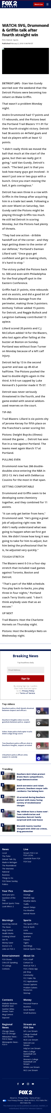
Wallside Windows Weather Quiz (9, 1004)
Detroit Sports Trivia (10, 903)
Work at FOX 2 (29, 965)
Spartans (27, 936)
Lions (25, 930)
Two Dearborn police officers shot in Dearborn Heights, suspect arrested (17, 744)
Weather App (28, 898)
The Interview (8, 868)
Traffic (26, 904)
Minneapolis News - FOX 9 (10, 1043)
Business (6, 875)
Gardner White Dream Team (8, 1010)
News (5, 849)
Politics (5, 884)
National (5, 871)
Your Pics (7, 891)
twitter (23, 1084)
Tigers (26, 942)
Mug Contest (7, 930)
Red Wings (27, 946)
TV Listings (6, 965)
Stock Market (29, 1010)
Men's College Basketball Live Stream (29, 1053)
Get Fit (5, 939)
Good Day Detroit (9, 924)
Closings (26, 894)
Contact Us (28, 962)
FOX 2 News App (30, 969)
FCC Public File (29, 978)
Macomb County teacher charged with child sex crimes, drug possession (32, 829)
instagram (28, 1084)
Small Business (29, 1013)
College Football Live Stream (30, 1035)
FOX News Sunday (10, 881)
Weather (28, 891)
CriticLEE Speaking (10, 962)
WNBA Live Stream (31, 1067)
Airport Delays (29, 907)
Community (28, 975)
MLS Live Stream (30, 1070)
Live (25, 849)
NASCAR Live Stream (29, 1044)
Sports (15, 40)
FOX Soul (27, 861)
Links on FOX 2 (8, 949)
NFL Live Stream (30, 1031)
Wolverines (28, 933)
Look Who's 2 (8, 906)
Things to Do (7, 878)
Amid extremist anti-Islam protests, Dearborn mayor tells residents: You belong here (32, 788)
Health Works (7, 933)
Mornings (7, 920)
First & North (29, 927)
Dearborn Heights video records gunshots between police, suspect (16, 721)
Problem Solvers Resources (30, 988)
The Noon (6, 927)
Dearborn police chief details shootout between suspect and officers (18, 709)
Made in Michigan (9, 862)
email (33, 1084)
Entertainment (11, 955)
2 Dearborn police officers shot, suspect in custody (15, 756)
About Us (28, 955)
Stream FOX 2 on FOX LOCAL (30, 854)
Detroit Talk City (9, 859)
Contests (6, 969)
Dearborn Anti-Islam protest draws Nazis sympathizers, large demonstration (31, 777)
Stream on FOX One (29, 1026)
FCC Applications (30, 981)
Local (4, 853)
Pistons (26, 939)
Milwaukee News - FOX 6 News (10, 1037)
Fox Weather (28, 910)
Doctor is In (7, 946)
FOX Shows (7, 959)
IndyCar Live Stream (31, 1048)
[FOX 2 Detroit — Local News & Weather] (9, 4)
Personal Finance (30, 1003)
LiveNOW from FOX (31, 858)
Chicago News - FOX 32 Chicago (9, 1032)
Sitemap (26, 993)
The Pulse (6, 856)
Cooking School (8, 936)
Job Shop (27, 972)
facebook (18, 1084)
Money (27, 999)
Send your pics (8, 894)
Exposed (5, 1017)
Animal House (29, 913)
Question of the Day (8, 899)
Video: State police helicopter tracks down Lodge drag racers (17, 732)
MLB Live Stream (30, 1040)
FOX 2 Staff (28, 959)
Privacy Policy (28, 691)
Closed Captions (30, 984)
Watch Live (39, 4)
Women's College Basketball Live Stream (30, 1061)
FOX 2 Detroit (7, 40)
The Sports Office (30, 924)
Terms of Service (27, 693)
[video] (42, 711)
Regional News (7, 1026)
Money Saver (7, 942)
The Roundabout (9, 865)
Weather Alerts (29, 901)
